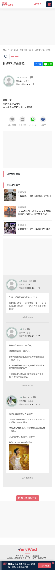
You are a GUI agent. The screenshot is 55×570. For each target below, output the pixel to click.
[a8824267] (11, 284)
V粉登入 (38, 4)
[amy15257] (8, 81)
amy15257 (25, 77)
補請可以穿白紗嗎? (43, 50)
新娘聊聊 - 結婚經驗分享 (20, 50)
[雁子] (11, 332)
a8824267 (27, 280)
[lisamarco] (11, 401)
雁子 (25, 329)
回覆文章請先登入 (27, 498)
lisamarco (27, 397)
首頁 (5, 50)
